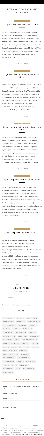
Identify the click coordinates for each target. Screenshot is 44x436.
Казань (6, 328)
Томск (6, 365)
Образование (22, 10)
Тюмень (24, 365)
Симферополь (24, 357)
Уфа (18, 368)
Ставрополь (8, 361)
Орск (26, 347)
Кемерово (27, 328)
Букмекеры (32, 10)
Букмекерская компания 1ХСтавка (22, 180)
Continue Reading (22, 63)
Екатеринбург (9, 325)
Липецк (32, 332)
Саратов (25, 354)
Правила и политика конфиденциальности (26, 434)
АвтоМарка (7, 403)
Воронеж (20, 321)
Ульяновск (8, 368)
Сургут (20, 361)
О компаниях (22, 287)
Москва (22, 336)
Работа (13, 7)
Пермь (35, 347)
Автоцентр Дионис (10, 393)
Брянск (21, 318)
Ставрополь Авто (9, 407)
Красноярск (21, 332)
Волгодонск (8, 321)
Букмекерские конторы (22, 21)
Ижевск (22, 325)
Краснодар (8, 332)
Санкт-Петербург (10, 354)
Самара (23, 350)
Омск (35, 343)
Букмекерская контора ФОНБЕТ (22, 233)
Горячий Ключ (34, 321)
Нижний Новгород (29, 339)
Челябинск (28, 368)
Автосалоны (5, 7)
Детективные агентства (8, 10)
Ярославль (8, 372)
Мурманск (34, 336)
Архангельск (9, 318)
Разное (3, 14)
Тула (15, 365)
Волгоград (32, 318)
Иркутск (33, 325)
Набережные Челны (11, 339)
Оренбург (16, 347)
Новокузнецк (9, 343)
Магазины (20, 7)
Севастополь (9, 357)
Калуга (16, 328)
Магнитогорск (9, 336)
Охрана (28, 7)
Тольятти (30, 361)
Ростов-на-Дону (10, 350)
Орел (6, 347)
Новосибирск (23, 343)
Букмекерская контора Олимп (22, 25)
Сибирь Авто (8, 398)
